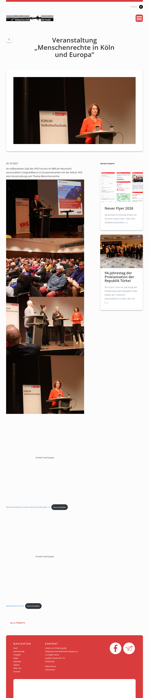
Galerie (16, 664)
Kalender (17, 661)
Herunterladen (59, 507)
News (15, 658)
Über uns (17, 668)
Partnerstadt (18, 651)
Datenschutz (50, 666)
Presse (134, 6)
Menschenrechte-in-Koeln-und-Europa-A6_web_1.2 (28, 507)
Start (15, 648)
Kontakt (16, 671)
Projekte (17, 654)
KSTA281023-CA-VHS (15, 606)
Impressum (50, 669)
